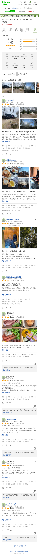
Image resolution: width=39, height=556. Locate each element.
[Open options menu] (36, 100)
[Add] (34, 21)
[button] (7, 87)
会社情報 (13, 551)
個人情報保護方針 (23, 551)
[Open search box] (4, 74)
